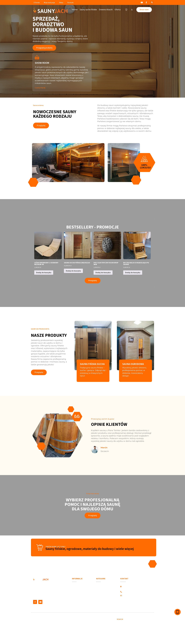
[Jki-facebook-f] (35, 602)
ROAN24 (120, 619)
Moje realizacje (49, 2)
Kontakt (70, 2)
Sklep (61, 2)
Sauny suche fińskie (88, 9)
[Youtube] (40, 602)
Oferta (118, 9)
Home (75, 9)
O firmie (37, 2)
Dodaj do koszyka (43, 272)
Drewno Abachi (106, 9)
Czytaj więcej (40, 88)
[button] (152, 2)
